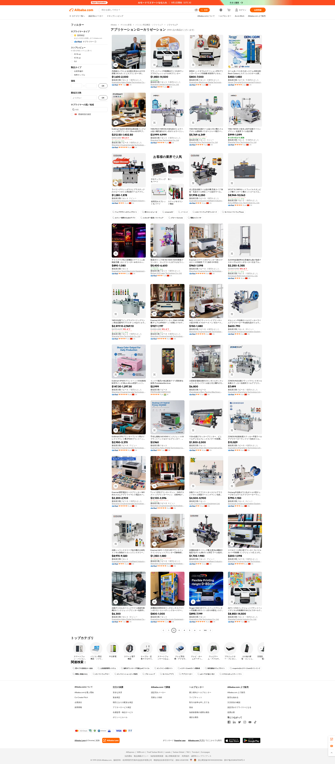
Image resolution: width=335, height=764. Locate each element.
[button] (196, 10)
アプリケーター (187, 674)
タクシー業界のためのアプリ (125, 218)
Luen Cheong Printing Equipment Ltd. (204, 503)
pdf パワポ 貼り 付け (207, 674)
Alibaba (114, 25)
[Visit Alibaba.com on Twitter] (239, 722)
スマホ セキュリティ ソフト (232, 674)
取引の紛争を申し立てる (199, 702)
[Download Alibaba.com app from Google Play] (251, 740)
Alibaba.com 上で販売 (236, 692)
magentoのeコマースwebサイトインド (246, 668)
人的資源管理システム (108, 668)
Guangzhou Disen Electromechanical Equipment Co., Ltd (206, 448)
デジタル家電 (126, 25)
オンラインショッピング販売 (127, 674)
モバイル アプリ (168, 674)
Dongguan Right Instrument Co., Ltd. (243, 276)
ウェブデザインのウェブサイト (126, 212)
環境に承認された (81, 674)
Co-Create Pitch (81, 697)
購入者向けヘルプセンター (200, 692)
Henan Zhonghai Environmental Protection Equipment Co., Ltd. (245, 82)
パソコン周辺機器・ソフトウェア (149, 25)
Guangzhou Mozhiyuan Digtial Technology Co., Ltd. (206, 82)
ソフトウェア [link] (172, 25)
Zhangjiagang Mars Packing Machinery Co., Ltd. (206, 392)
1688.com (141, 752)
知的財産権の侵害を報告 (199, 712)
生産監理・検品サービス (123, 712)
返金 (191, 707)
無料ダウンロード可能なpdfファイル (136, 668)
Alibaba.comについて (84, 687)
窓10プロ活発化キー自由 (84, 668)
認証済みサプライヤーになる (239, 707)
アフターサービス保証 (122, 707)
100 (205, 630)
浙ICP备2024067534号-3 (234, 760)
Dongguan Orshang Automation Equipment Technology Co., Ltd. (245, 331)
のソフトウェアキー (102, 674)
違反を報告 (193, 717)
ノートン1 (184, 212)
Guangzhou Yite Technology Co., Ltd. (204, 619)
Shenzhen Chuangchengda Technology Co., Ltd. (129, 145)
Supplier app (180, 740)
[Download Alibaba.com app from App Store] (232, 740)
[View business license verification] (191, 760)
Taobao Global (178, 752)
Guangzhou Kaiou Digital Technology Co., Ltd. (129, 82)
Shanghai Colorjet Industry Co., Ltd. (164, 84)
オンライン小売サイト (165, 668)
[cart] (229, 10)
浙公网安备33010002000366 (210, 760)
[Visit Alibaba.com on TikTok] (255, 722)
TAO (188, 752)
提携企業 (231, 712)
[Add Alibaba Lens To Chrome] (111, 740)
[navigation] (89, 328)
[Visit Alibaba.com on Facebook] (229, 722)
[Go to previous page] (163, 630)
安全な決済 (117, 692)
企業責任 (78, 702)
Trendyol (195, 752)
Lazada (167, 752)
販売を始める (232, 697)
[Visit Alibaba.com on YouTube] (250, 722)
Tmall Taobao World (155, 752)
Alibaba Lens (80, 740)
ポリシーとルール (120, 717)
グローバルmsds (177, 218)
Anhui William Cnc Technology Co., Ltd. (243, 203)
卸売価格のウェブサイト (216, 668)
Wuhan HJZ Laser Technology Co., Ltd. (166, 273)
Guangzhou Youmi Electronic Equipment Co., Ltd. (129, 271)
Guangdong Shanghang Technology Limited (245, 392)
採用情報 (78, 707)
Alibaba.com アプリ (196, 740)
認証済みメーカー (158, 692)
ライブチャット (195, 697)
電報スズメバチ (195, 218)
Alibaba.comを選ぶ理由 (84, 692)
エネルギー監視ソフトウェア (153, 218)
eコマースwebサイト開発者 (190, 668)
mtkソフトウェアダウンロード (206, 212)
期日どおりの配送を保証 (123, 702)
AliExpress (130, 752)
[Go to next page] (210, 630)
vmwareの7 (169, 212)
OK (103, 86)
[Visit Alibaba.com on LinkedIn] (234, 722)
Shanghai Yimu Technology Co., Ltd (164, 140)
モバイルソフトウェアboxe (234, 212)
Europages (205, 752)
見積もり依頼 (156, 697)
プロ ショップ (150, 674)
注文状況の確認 (233, 702)
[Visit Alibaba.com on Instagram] (244, 722)
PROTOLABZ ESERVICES (160, 392)
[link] (331, 739)
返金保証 (116, 697)
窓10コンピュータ (151, 212)
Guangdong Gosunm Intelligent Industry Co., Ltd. (129, 201)
